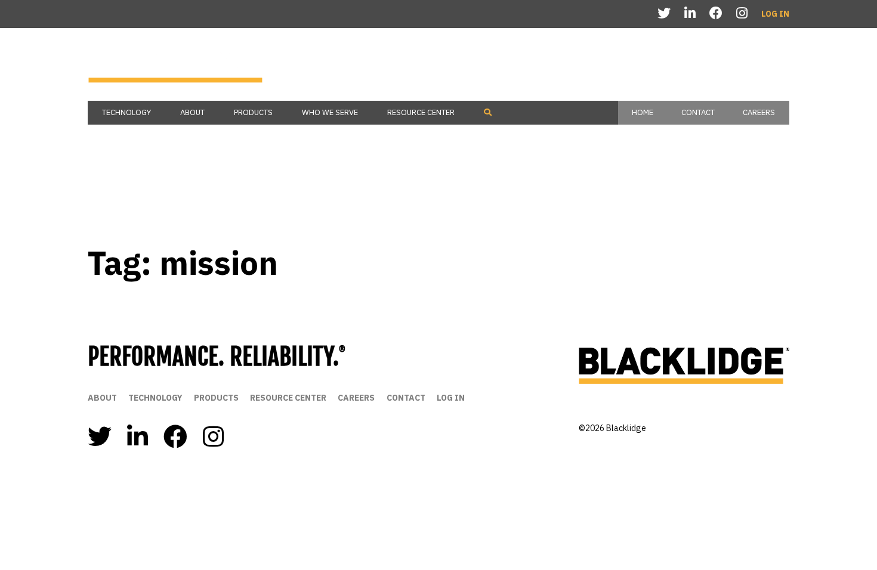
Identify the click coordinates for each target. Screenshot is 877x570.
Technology (126, 112)
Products (253, 112)
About (192, 112)
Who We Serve (330, 112)
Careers (759, 112)
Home (642, 112)
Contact (698, 112)
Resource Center (421, 112)
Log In (775, 13)
